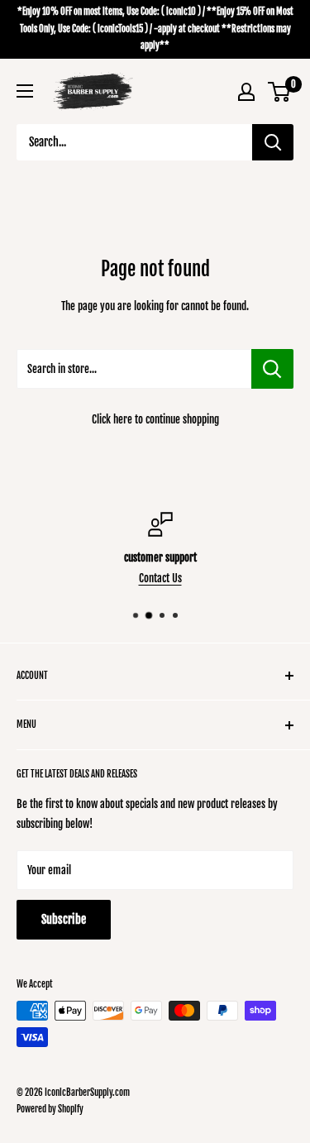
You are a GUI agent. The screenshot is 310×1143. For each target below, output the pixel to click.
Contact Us (156, 578)
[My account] (246, 92)
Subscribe (63, 919)
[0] (279, 92)
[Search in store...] (272, 369)
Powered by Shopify (50, 1109)
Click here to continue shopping (155, 419)
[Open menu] (25, 91)
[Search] (272, 142)
